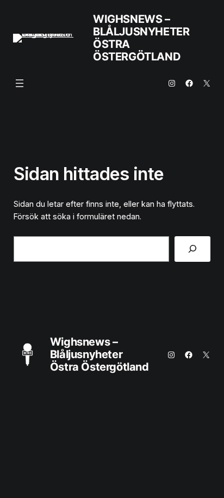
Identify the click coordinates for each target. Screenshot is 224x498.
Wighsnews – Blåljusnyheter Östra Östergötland (141, 38)
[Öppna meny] (19, 83)
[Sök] (192, 249)
